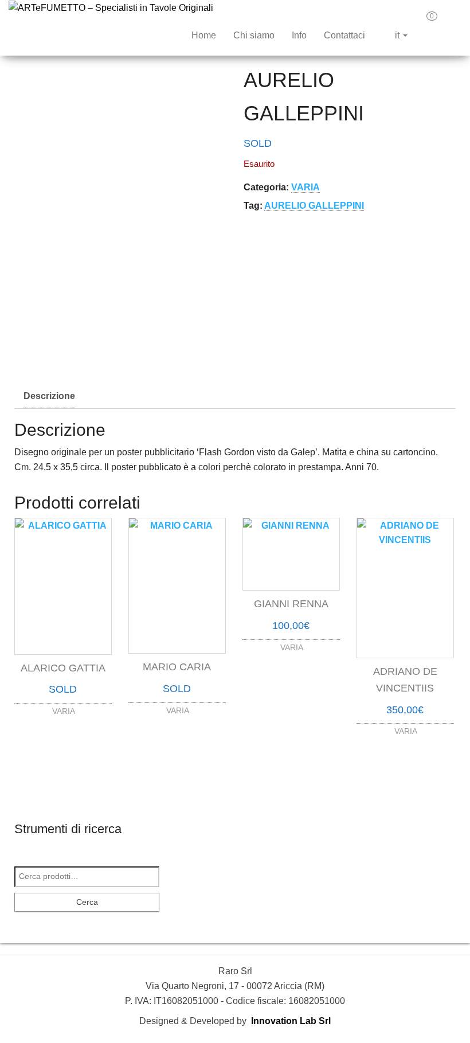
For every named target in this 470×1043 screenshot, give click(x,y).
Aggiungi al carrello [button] (291, 639)
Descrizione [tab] (49, 396)
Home (203, 35)
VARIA (305, 187)
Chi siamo (254, 35)
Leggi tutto (63, 708)
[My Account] (452, 20)
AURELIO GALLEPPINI (314, 205)
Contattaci (344, 35)
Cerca (87, 902)
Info (299, 35)
